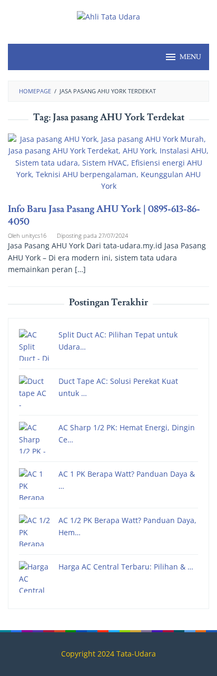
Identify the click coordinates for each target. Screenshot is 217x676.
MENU (190, 57)
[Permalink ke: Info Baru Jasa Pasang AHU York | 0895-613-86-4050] (108, 167)
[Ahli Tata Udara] (108, 16)
